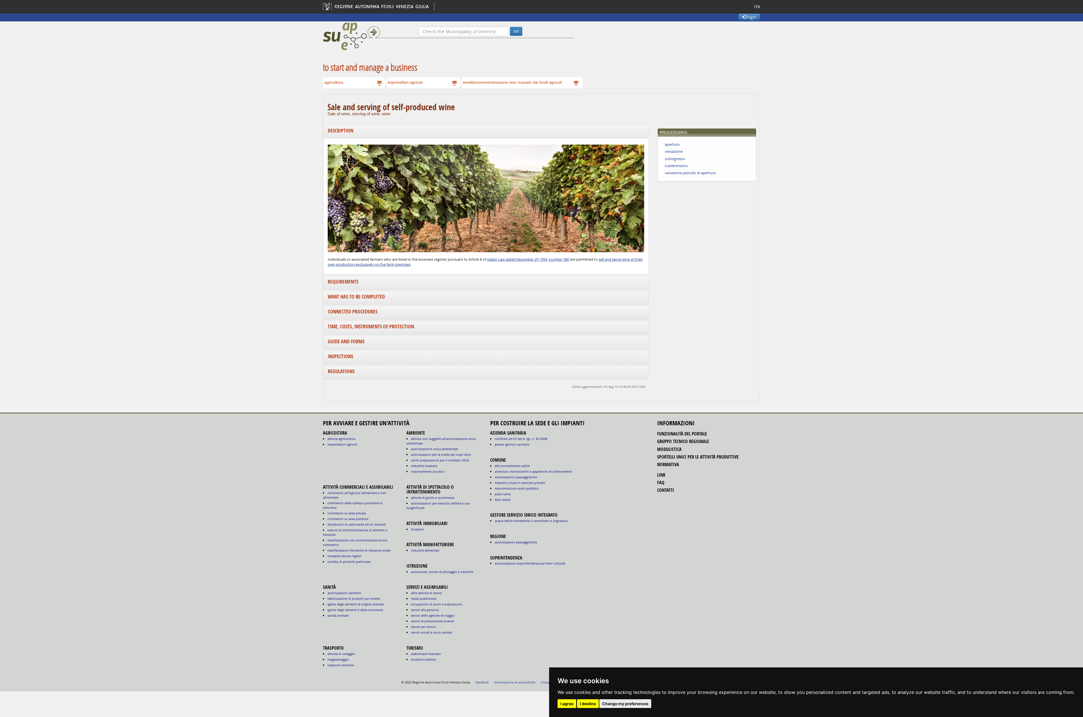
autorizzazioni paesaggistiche (516, 477)
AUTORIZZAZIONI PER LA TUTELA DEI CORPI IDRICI (441, 454)
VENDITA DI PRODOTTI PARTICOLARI (349, 561)
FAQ (660, 482)
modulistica (669, 449)
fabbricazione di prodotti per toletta (353, 598)
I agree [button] (566, 703)
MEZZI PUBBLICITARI (424, 598)
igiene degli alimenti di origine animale (355, 604)
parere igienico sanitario (512, 444)
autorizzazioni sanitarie (344, 593)
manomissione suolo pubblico (517, 488)
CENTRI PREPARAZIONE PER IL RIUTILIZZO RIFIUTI (440, 460)
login (751, 17)
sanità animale (338, 615)
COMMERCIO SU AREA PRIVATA (346, 513)
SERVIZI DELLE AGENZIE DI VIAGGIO (433, 615)
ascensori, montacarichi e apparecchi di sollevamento (533, 471)
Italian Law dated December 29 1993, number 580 (528, 259)
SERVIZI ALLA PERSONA (425, 610)
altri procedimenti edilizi (512, 466)
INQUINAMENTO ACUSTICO (427, 471)
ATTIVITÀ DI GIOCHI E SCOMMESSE (432, 497)
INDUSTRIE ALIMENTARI (425, 550)
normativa (668, 464)
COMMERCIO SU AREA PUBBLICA (347, 519)
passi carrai (503, 494)
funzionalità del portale (682, 434)
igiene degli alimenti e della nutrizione (355, 610)
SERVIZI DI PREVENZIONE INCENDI (432, 621)
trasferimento (676, 165)
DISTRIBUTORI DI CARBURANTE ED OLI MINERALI (356, 524)
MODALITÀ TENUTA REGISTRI (344, 556)
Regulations (341, 371)
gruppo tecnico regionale (683, 441)
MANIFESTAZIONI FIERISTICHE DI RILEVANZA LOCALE (359, 550)
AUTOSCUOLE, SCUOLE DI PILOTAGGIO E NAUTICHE (442, 572)
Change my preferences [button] (625, 703)
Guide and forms (346, 341)
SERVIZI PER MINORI (423, 627)
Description (340, 130)
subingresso (675, 158)
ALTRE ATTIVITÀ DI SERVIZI (426, 593)
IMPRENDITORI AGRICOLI (342, 444)
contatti (665, 490)
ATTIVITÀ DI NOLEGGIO (341, 654)
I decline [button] (588, 703)
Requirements (343, 281)
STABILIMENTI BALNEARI (426, 654)
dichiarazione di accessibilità (514, 682)
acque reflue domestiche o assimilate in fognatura (531, 521)
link (661, 475)
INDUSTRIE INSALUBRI (424, 466)
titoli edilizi (503, 499)
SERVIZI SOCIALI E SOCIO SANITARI (431, 632)
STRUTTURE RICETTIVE (423, 659)
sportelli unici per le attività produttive (698, 457)
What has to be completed (356, 296)
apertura (672, 144)
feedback (482, 682)
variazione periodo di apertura (690, 173)
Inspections (340, 356)
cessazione (674, 151)
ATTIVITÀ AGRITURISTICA (341, 439)
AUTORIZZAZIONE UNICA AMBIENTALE (434, 449)
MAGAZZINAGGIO (338, 659)
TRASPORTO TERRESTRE (340, 665)
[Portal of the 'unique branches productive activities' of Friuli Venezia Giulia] (371, 36)
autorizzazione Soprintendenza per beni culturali (530, 563)
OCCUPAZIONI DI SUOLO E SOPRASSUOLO (436, 604)
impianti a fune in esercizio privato (520, 483)
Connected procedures (352, 311)
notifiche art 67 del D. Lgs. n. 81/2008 (521, 439)
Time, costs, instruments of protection (371, 326)
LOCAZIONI (417, 529)
